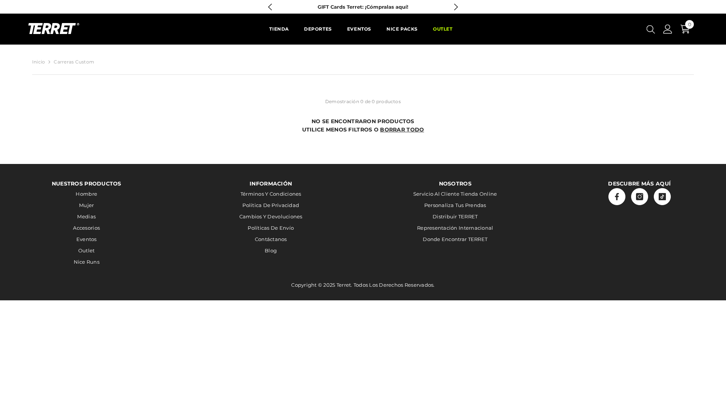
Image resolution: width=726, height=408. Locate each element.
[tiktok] (662, 196)
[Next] (455, 7)
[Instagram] (639, 196)
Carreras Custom (74, 62)
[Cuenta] (667, 29)
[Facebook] (616, 196)
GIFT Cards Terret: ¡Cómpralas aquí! (363, 7)
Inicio (38, 62)
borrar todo (402, 129)
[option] (363, 7)
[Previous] (270, 7)
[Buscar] (650, 29)
